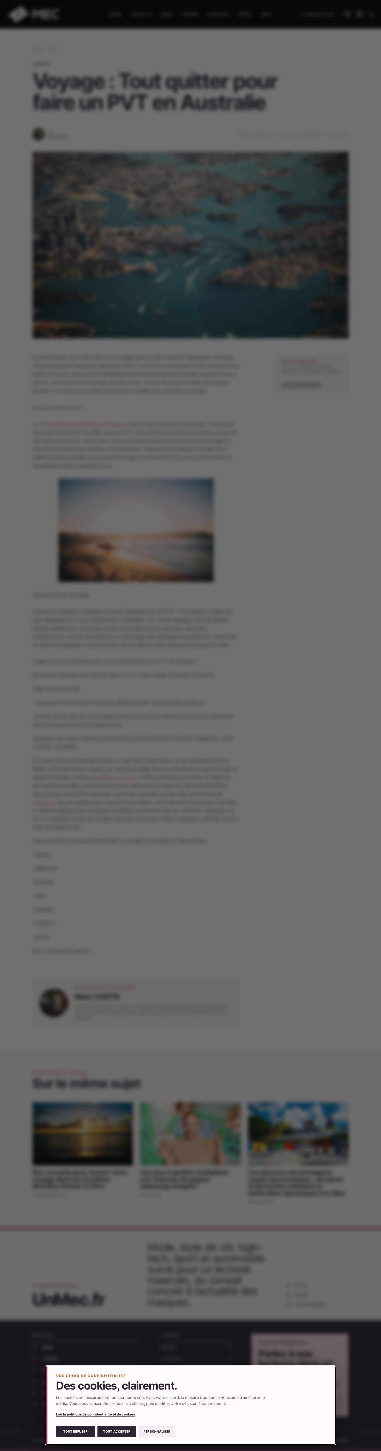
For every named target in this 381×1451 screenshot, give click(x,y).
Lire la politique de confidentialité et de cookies (95, 1414)
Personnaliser (157, 1431)
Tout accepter (116, 1431)
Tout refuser (75, 1431)
